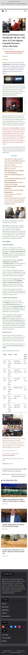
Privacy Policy (5, 634)
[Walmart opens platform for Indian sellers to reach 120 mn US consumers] (14, 484)
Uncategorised (6, 31)
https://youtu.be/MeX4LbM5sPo (8, 455)
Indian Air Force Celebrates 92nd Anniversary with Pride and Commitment (13, 475)
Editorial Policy (5, 610)
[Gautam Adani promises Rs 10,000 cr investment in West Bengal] (14, 509)
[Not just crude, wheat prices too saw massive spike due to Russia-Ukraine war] (14, 535)
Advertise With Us (6, 616)
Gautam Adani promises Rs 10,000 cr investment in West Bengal (13, 525)
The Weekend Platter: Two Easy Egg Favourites (15, 3)
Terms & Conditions (6, 638)
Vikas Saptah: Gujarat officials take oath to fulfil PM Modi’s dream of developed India (14, 470)
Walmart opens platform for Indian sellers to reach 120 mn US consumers (13, 500)
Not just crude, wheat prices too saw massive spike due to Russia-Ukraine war (13, 551)
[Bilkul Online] (2, 11)
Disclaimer (4, 641)
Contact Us (4, 613)
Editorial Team (5, 607)
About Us (4, 603)
